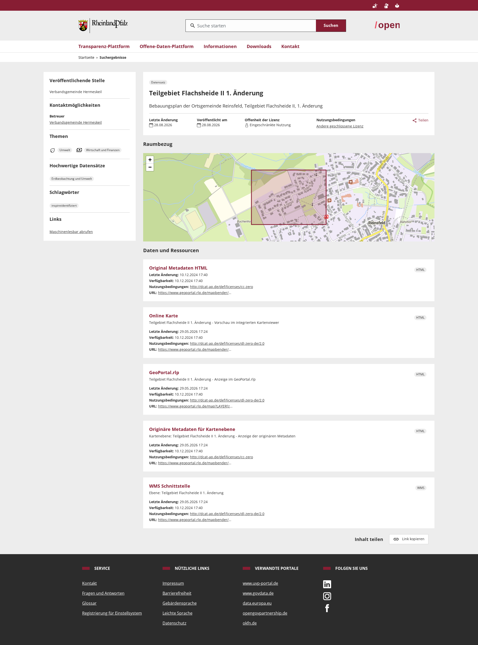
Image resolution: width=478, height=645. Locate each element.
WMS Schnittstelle (169, 486)
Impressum (173, 583)
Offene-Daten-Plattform (167, 46)
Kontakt (290, 46)
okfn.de (250, 623)
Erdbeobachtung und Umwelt (72, 178)
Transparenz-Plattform (104, 46)
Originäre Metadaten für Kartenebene (192, 429)
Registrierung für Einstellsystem (112, 613)
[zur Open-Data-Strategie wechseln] (387, 25)
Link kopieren (413, 538)
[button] (150, 160)
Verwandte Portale (276, 568)
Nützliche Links (191, 568)
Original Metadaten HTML (178, 268)
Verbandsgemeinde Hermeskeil (76, 122)
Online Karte (163, 316)
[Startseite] (103, 25)
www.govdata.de (258, 593)
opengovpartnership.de (265, 613)
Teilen (422, 120)
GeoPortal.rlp (164, 372)
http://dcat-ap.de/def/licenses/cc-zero (221, 286)
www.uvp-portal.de (260, 583)
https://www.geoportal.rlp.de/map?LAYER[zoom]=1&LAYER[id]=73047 (215, 406)
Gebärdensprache (180, 603)
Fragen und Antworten (103, 593)
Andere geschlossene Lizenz (339, 126)
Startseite (86, 57)
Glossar (89, 603)
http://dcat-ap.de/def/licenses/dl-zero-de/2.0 (227, 343)
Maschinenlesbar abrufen (71, 231)
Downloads (259, 46)
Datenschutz (174, 623)
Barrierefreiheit (177, 593)
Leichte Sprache (177, 613)
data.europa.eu (257, 603)
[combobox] (251, 26)
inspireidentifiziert (64, 205)
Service (101, 568)
